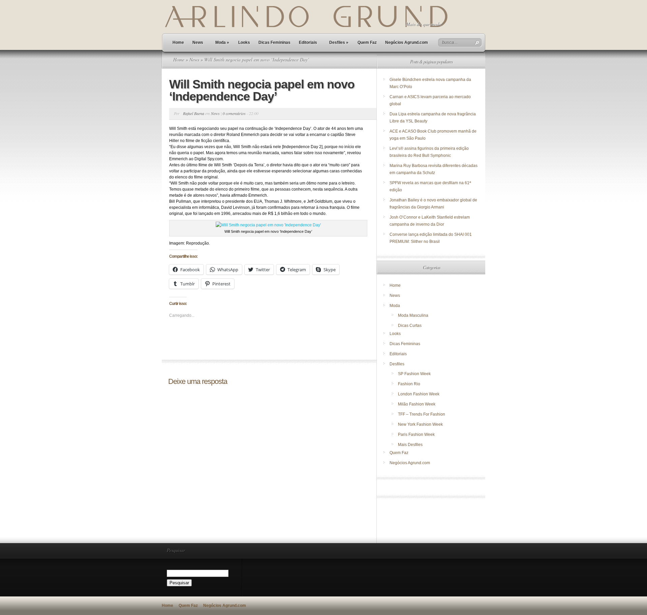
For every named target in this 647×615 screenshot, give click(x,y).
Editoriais (308, 42)
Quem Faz (367, 42)
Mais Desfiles (410, 444)
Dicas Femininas (274, 42)
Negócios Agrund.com (406, 42)
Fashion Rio (409, 384)
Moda (222, 42)
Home (178, 42)
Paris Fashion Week (416, 434)
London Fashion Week (418, 394)
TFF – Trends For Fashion (421, 414)
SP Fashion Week (414, 373)
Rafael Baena (193, 113)
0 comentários (234, 113)
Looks (244, 42)
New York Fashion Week (420, 424)
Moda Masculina (413, 315)
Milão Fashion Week (416, 404)
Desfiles (338, 42)
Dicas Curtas (410, 325)
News (197, 42)
